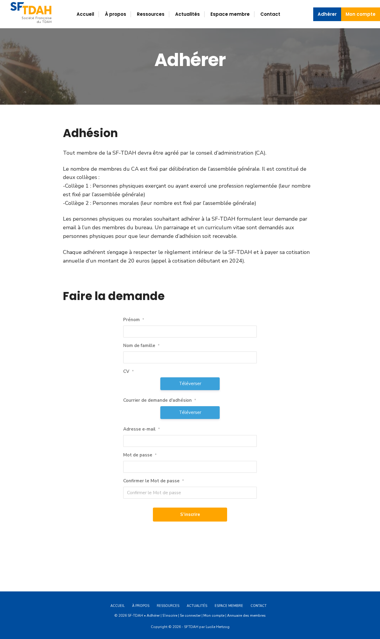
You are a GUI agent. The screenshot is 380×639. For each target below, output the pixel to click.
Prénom (133, 320)
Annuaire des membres (246, 615)
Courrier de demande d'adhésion (159, 400)
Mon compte (361, 14)
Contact (270, 14)
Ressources (150, 14)
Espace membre (230, 14)
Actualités (187, 14)
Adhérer (327, 14)
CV (128, 371)
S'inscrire (169, 615)
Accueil (85, 14)
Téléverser (190, 384)
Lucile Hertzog (217, 626)
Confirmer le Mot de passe (153, 481)
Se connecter (190, 615)
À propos (115, 14)
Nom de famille (141, 345)
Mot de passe (140, 455)
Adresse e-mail (141, 429)
